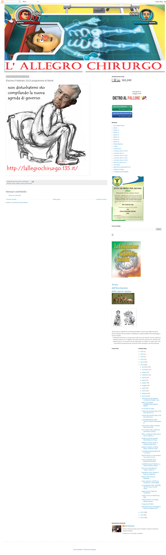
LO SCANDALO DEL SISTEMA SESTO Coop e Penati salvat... (151, 487)
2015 (142, 359)
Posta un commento (15, 195)
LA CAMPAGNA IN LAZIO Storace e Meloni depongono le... (151, 421)
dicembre (145, 367)
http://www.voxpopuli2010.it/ (122, 167)
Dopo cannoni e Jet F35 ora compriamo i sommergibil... (151, 481)
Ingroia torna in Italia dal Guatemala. (149, 492)
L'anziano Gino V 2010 (120, 155)
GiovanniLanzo (129, 526)
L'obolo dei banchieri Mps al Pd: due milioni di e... (151, 416)
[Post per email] (32, 181)
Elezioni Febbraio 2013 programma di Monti (149, 460)
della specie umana (121, 291)
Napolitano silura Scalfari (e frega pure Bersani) (150, 473)
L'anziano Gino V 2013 (120, 160)
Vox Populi (116, 165)
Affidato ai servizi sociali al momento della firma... (150, 443)
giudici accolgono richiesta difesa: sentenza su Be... (150, 447)
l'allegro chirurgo (20, 183)
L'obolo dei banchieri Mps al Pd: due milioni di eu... (151, 412)
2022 (142, 354)
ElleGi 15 (116, 142)
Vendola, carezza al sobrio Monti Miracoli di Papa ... (150, 439)
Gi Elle (115, 146)
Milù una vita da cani (119, 162)
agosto (144, 377)
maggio (144, 385)
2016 (142, 357)
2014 (142, 362)
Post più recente (11, 199)
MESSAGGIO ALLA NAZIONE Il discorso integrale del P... (151, 507)
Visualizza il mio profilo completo (133, 533)
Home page (56, 199)
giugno (144, 383)
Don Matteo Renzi (119, 125)
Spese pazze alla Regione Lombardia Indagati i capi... (151, 399)
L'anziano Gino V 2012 (120, 158)
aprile (144, 388)
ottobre (144, 372)
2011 (142, 515)
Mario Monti (29, 183)
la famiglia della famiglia (120, 171)
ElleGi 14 (116, 139)
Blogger (93, 549)
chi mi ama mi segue (148, 408)
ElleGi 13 (116, 137)
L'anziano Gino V (118, 153)
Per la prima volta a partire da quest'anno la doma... (151, 430)
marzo (144, 391)
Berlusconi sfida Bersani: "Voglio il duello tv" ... (149, 469)
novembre (145, 369)
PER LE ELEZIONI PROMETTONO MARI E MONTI (150, 404)
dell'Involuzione (120, 287)
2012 (142, 512)
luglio (144, 380)
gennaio (144, 396)
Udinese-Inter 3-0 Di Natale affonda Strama (150, 500)
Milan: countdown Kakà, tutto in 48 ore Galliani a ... (151, 434)
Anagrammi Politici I (148, 504)
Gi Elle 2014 (117, 148)
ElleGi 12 (116, 135)
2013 (142, 365)
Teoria (115, 284)
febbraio (144, 393)
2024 (142, 351)
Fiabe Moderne (118, 144)
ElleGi (13, 183)
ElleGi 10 (116, 130)
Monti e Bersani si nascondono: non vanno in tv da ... (151, 456)
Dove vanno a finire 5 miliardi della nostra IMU (151, 426)
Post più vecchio (101, 199)
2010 (142, 517)
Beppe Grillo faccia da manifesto (148, 477)
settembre (145, 375)
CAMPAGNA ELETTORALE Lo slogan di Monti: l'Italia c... (151, 464)
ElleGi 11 (116, 132)
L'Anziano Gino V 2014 (120, 151)
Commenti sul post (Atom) (20, 202)
